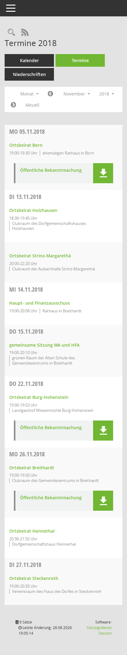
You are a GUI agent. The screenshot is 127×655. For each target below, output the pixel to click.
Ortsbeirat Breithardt (31, 468)
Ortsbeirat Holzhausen (33, 210)
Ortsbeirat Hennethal (32, 531)
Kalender (29, 60)
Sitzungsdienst (99, 630)
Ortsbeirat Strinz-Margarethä (40, 256)
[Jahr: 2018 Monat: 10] (50, 93)
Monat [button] (27, 94)
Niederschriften (29, 74)
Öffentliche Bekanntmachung (51, 170)
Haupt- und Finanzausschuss (39, 303)
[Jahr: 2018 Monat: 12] (13, 105)
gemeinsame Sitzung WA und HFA (44, 345)
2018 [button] (104, 94)
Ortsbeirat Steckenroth (33, 578)
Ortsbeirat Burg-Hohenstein (38, 397)
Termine (80, 60)
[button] (103, 173)
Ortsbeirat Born (26, 145)
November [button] (74, 94)
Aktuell (32, 105)
